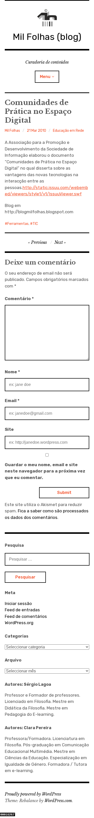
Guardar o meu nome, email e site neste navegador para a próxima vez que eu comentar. (45, 471)
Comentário (19, 298)
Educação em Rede (68, 130)
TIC (35, 224)
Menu (45, 76)
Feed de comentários (26, 616)
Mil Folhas (12, 130)
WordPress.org (19, 622)
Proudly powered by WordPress (33, 794)
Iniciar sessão (18, 603)
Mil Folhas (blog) (47, 36)
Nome (12, 371)
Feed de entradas (22, 609)
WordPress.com (58, 800)
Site (9, 429)
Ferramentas (18, 224)
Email (12, 400)
